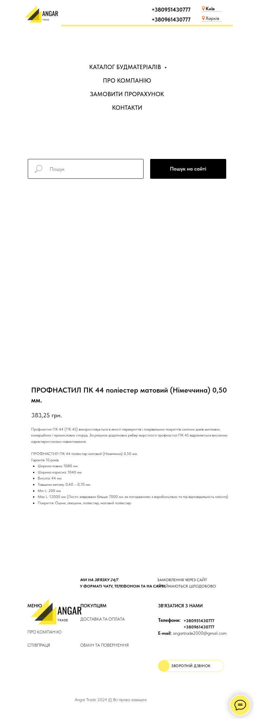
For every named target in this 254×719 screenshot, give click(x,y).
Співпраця (38, 645)
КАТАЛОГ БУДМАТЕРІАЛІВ (126, 66)
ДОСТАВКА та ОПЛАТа (102, 619)
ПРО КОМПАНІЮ (127, 80)
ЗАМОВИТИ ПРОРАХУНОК (127, 94)
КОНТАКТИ (127, 107)
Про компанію (44, 631)
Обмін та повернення (104, 645)
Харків (212, 18)
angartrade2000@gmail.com (192, 633)
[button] (191, 666)
